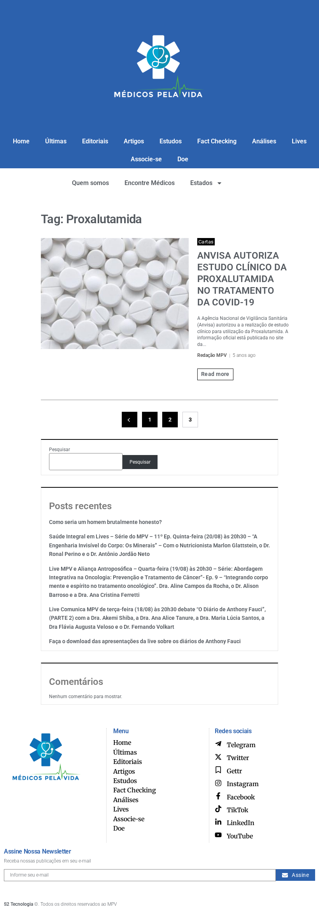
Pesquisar (59, 449)
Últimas (56, 141)
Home (21, 141)
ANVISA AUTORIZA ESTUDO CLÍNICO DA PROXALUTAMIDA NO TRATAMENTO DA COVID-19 (242, 279)
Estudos (171, 141)
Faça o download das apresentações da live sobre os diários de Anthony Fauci (145, 641)
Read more (215, 374)
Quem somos (90, 183)
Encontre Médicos (149, 183)
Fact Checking (217, 141)
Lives (299, 141)
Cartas (206, 242)
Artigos (134, 141)
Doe (182, 159)
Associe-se (146, 159)
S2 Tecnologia (18, 904)
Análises (264, 141)
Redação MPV (212, 355)
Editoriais (95, 141)
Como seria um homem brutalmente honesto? (105, 522)
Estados (201, 183)
